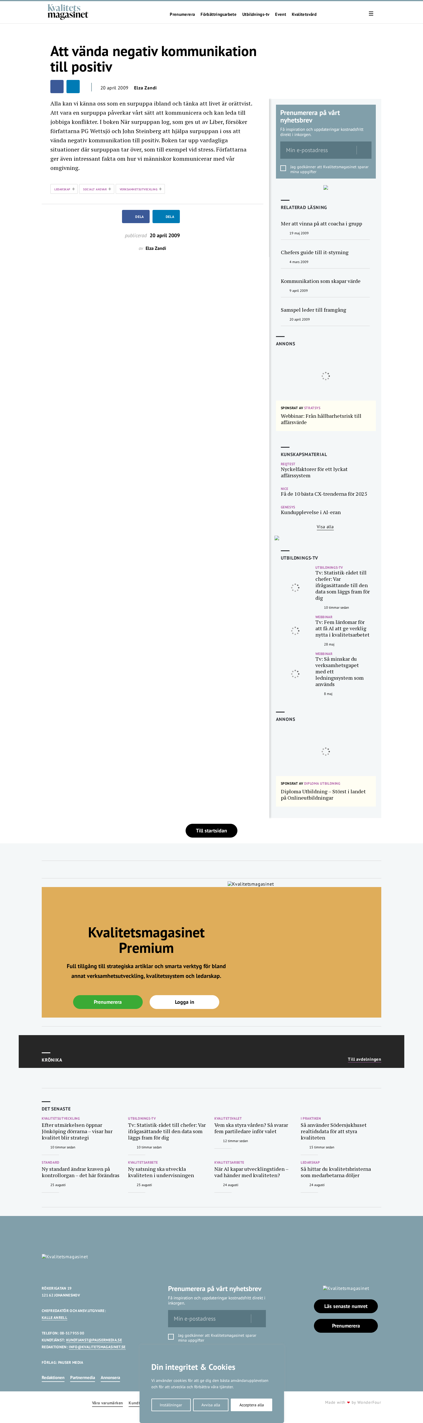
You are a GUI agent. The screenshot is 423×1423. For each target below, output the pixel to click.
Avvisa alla (210, 1404)
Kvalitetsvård (304, 14)
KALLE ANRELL (54, 1317)
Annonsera (110, 1377)
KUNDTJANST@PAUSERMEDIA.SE (94, 1340)
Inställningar (171, 1404)
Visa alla (325, 526)
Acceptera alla (251, 1404)
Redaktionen (53, 1377)
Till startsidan (211, 830)
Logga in (184, 1002)
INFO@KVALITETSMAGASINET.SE (97, 1347)
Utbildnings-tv (255, 14)
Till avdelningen (364, 1059)
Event (280, 14)
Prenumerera (182, 14)
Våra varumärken (107, 1403)
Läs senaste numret (345, 1306)
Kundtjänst (139, 1403)
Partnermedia (82, 1377)
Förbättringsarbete (219, 14)
